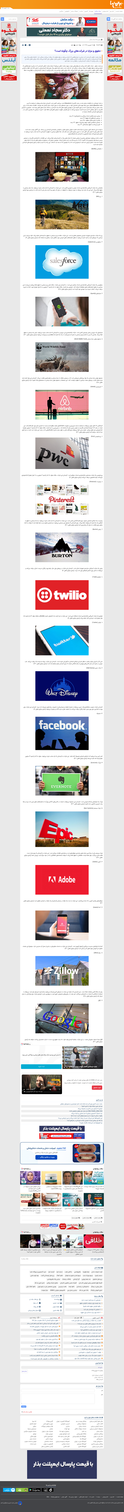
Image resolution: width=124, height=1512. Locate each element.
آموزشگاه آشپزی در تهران (63, 1421)
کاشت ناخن (100, 1424)
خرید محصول (97, 1087)
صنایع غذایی (66, 1439)
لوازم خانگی (33, 1436)
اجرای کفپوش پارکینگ (96, 1290)
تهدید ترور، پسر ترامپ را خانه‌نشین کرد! (91, 1330)
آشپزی (86, 11)
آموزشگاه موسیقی (81, 1444)
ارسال (23, 1406)
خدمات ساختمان (48, 1441)
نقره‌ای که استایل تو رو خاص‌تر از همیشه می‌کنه (90, 1109)
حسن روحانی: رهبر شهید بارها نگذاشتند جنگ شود (87, 1359)
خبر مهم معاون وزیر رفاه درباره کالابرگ (91, 1349)
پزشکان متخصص (98, 1434)
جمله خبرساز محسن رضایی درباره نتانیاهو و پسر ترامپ (44, 1355)
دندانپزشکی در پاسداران (83, 1287)
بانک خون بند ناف (83, 1290)
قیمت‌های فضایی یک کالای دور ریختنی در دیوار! (46, 1349)
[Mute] (67, 1067)
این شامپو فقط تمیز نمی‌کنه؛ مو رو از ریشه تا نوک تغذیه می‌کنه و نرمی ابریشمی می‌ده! (80, 1118)
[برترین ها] (115, 4)
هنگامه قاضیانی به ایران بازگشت (49, 1336)
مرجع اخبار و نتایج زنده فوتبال (73, 1276)
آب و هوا (35, 1303)
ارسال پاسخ (24, 1371)
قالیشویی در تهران (48, 1444)
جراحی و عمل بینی (72, 1290)
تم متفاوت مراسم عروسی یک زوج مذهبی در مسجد (87, 1339)
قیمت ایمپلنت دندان (97, 1272)
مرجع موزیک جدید (88, 1276)
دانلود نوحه (71, 1287)
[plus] (29, 45)
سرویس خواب (49, 1434)
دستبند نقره (59, 1272)
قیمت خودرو (56, 1303)
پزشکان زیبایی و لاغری (97, 1444)
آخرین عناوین (96, 1318)
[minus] (25, 45)
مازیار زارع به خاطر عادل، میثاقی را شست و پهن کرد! (87, 1346)
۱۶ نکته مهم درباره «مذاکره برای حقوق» (91, 1313)
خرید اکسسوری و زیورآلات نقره (38, 1272)
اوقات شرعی (56, 1310)
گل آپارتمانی (76, 1279)
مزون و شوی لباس (48, 1424)
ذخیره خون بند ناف (39, 1283)
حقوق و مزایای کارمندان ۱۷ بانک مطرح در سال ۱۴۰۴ (45, 1320)
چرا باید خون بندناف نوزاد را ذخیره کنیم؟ (92, 1106)
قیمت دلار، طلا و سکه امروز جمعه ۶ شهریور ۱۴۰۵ (46, 1330)
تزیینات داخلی (49, 1439)
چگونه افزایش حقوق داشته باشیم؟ (92, 1306)
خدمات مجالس (66, 1444)
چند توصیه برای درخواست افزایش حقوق (90, 1303)
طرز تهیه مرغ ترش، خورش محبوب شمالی (47, 1333)
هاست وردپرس (62, 1287)
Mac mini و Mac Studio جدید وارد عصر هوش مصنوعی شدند (85, 1111)
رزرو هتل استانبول (97, 1279)
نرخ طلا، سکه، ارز (33, 1299)
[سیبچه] (47, 1490)
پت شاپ (84, 1431)
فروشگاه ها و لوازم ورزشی (79, 1436)
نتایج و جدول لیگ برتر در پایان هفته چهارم (90, 1355)
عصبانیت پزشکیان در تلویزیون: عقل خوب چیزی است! (44, 1359)
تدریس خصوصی (65, 1424)
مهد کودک (67, 1429)
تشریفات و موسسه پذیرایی (63, 1441)
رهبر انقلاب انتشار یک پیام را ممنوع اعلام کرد (46, 1343)
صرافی (34, 1426)
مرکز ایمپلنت (44, 1290)
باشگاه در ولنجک (66, 1279)
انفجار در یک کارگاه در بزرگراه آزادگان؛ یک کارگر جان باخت (86, 1321)
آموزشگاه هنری (82, 1446)
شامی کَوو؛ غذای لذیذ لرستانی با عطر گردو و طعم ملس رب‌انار (42, 1323)
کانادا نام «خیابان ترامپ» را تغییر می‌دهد (90, 1327)
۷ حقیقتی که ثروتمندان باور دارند (92, 1309)
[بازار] (22, 1490)
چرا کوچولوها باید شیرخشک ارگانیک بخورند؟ (90, 1123)
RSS (48, 1497)
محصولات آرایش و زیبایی (96, 1429)
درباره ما (98, 1497)
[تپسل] (22, 1044)
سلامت (81, 11)
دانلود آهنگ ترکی (30, 1287)
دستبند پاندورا (98, 1276)
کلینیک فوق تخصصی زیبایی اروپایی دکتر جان (90, 1283)
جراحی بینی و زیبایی (97, 1446)
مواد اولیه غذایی (34, 1276)
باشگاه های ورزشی (81, 1434)
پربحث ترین (33, 1317)
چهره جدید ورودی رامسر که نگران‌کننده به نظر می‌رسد (44, 1346)
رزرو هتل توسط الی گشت (47, 1276)
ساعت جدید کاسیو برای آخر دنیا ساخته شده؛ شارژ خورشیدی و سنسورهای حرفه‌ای (81, 1104)
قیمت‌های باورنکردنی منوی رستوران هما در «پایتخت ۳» (86, 1336)
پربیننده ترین (53, 1317)
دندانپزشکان (100, 1439)
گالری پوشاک (49, 1421)
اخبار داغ (77, 1318)
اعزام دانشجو (33, 1424)
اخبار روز (112, 11)
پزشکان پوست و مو (81, 1421)
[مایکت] (9, 1490)
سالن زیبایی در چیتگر (96, 1287)
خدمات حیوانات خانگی (80, 1429)
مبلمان (51, 1429)
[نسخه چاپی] (23, 45)
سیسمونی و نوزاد (32, 1429)
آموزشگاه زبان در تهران (80, 1441)
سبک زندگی (98, 11)
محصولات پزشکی (81, 1424)
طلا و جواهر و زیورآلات (47, 1426)
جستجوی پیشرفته (55, 1497)
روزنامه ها (56, 1299)
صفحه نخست (119, 11)
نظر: (102, 1395)
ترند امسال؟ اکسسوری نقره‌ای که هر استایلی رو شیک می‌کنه (86, 1113)
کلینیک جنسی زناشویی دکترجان (68, 1283)
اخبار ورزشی (105, 11)
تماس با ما (91, 1497)
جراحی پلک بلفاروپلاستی (53, 1279)
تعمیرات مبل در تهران (47, 1431)
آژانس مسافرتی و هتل (47, 1446)
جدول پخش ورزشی (33, 1310)
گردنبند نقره (51, 1272)
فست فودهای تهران (64, 1434)
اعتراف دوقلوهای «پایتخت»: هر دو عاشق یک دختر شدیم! (85, 1343)
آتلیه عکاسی (66, 1446)
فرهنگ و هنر (74, 11)
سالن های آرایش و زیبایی (96, 1421)
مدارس (68, 1426)
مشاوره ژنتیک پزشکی (52, 1283)
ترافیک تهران (56, 1307)
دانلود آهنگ (60, 1276)
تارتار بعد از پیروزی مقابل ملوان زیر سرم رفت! (89, 1324)
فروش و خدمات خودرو (30, 1441)
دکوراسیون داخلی (48, 1436)
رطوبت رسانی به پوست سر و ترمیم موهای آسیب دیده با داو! (86, 1116)
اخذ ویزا (34, 1421)
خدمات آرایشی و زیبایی (97, 1426)
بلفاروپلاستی (77, 1272)
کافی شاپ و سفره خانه (64, 1436)
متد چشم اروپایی (86, 1279)
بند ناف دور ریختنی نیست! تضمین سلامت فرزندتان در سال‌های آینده (84, 1121)
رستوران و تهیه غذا (64, 1431)
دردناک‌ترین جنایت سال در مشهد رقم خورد (47, 1339)
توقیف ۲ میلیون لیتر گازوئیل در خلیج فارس (90, 1352)
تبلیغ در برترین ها (73, 1497)
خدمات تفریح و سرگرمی (30, 1431)
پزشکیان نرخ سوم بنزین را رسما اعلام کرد (47, 1352)
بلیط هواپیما (86, 1272)
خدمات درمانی (82, 1426)
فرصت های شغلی (83, 1497)
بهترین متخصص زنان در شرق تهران (47, 1287)
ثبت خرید (41, 1066)
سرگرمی (61, 11)
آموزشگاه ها (83, 1439)
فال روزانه (36, 1307)
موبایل (34, 1434)
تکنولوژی (67, 11)
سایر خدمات (33, 1444)
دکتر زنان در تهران (98, 1436)
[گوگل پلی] (35, 1490)
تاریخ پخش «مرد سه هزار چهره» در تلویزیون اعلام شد (44, 1327)
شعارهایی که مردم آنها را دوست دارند (91, 1300)
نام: (102, 1390)
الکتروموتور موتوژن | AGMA (57, 1290)
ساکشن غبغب (68, 1272)
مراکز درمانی (99, 1431)
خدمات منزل (33, 1439)
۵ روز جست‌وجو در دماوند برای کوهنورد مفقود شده (88, 1333)
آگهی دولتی (64, 1497)
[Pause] (64, 1067)
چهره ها (91, 11)
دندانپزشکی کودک (98, 1441)
